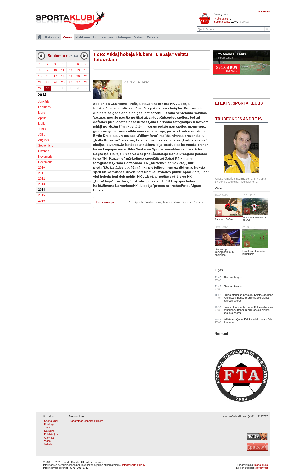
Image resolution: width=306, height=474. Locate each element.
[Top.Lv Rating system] (257, 439)
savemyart (261, 467)
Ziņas (219, 270)
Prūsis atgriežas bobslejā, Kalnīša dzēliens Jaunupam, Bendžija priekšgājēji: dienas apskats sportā (248, 297)
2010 (41, 167)
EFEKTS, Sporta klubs (239, 103)
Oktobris (43, 151)
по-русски (263, 11)
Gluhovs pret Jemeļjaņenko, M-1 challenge (226, 252)
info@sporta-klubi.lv (133, 464)
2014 (41, 189)
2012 (41, 178)
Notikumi (221, 334)
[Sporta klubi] (39, 37)
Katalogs (52, 37)
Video (219, 188)
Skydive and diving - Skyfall (254, 219)
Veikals (152, 37)
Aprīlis (42, 118)
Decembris (45, 162)
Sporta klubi (51, 420)
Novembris (45, 156)
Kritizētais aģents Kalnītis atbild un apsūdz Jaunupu (248, 321)
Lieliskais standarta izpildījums (253, 252)
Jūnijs (42, 129)
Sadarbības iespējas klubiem (86, 420)
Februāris (44, 107)
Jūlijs (41, 134)
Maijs (41, 123)
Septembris (45, 145)
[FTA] (241, 400)
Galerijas (123, 37)
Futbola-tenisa (224, 57)
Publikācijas (103, 37)
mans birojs (261, 464)
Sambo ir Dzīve (224, 219)
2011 (41, 173)
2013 (41, 184)
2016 (41, 200)
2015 (41, 195)
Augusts (43, 140)
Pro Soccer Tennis (231, 54)
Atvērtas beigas (233, 277)
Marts (41, 112)
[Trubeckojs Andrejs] (241, 149)
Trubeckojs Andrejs (238, 119)
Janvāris (43, 101)
